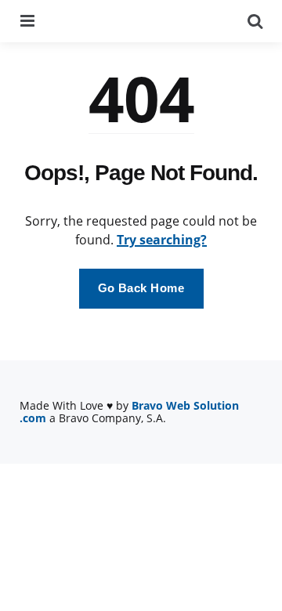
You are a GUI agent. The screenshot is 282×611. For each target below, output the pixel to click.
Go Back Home (141, 288)
